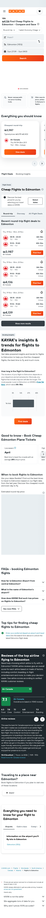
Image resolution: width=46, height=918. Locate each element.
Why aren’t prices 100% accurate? (19, 905)
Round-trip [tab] (8, 213)
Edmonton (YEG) (13, 844)
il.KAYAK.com (5, 868)
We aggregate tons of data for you (19, 901)
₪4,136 (5, 21)
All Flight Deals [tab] (35, 213)
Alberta (18, 870)
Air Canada (19, 699)
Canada (10, 870)
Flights (15, 868)
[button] (4, 11)
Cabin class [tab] (22, 826)
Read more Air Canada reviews (13, 757)
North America (37, 868)
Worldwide (25, 868)
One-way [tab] (21, 213)
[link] (23, 421)
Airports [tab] (9, 826)
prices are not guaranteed (13, 889)
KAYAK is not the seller (14, 896)
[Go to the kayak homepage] (17, 11)
